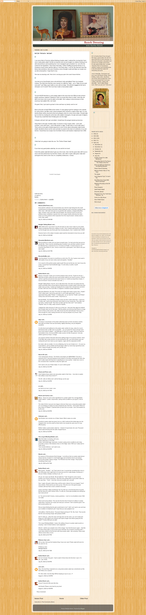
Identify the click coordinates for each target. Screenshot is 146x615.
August (97, 153)
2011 (94, 140)
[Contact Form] (101, 127)
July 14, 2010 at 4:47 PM (45, 390)
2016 (94, 133)
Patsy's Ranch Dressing (100, 168)
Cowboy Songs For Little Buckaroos (101, 158)
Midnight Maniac (42, 548)
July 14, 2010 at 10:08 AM (45, 219)
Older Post (84, 598)
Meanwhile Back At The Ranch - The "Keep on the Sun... (102, 162)
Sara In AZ (41, 354)
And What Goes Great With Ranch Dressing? (101, 180)
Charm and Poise (43, 372)
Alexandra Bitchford (44, 240)
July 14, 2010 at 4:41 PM (45, 366)
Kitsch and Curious (44, 395)
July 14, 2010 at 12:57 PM (45, 251)
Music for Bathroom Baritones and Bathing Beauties (102, 165)
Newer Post (39, 598)
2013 (94, 136)
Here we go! (97, 202)
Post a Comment (41, 591)
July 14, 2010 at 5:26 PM (45, 431)
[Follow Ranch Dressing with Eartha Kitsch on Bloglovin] (101, 208)
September (98, 151)
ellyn (39, 319)
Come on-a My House (100, 197)
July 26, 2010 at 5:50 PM (45, 561)
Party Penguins (98, 187)
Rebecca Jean (42, 540)
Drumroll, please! (99, 191)
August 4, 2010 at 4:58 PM (45, 588)
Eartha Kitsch (42, 273)
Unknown (41, 416)
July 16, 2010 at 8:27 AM (45, 463)
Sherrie (40, 454)
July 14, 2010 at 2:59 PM (45, 349)
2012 (94, 138)
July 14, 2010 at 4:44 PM (45, 381)
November (98, 146)
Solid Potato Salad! (99, 189)
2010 (94, 142)
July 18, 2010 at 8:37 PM (45, 534)
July (96, 155)
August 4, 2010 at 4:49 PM (45, 576)
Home (61, 598)
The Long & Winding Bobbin (46, 436)
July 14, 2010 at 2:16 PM (45, 314)
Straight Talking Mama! (45, 224)
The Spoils (97, 174)
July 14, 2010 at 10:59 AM (45, 235)
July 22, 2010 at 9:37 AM (45, 550)
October (97, 149)
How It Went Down (99, 199)
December (98, 144)
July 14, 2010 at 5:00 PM (45, 411)
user (39, 566)
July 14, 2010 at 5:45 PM (45, 449)
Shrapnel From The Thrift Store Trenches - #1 (102, 194)
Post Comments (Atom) (48, 602)
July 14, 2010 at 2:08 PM (45, 268)
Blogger (83, 608)
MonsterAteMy (42, 256)
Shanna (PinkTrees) (44, 205)
